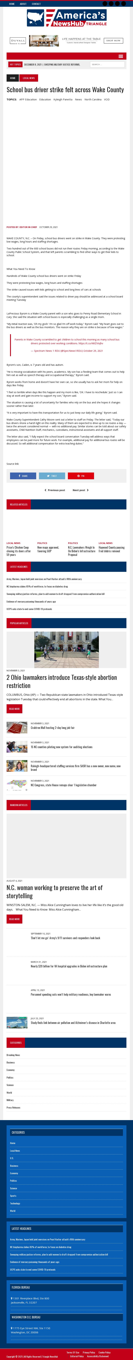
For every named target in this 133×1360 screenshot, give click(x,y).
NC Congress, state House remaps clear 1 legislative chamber (64, 785)
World (9, 1092)
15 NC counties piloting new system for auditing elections (61, 747)
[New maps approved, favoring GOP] (51, 538)
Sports (13, 1195)
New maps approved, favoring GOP (48, 549)
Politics (42, 543)
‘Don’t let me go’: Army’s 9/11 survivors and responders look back (65, 938)
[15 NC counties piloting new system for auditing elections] (17, 750)
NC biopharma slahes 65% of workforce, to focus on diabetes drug (37, 586)
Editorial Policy (76, 1356)
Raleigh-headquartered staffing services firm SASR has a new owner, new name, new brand (76, 768)
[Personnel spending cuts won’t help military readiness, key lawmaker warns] (17, 1007)
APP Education (28, 99)
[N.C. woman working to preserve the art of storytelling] (66, 876)
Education (45, 99)
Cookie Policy (104, 1352)
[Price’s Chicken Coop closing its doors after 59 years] (20, 538)
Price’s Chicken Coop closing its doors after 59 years (19, 551)
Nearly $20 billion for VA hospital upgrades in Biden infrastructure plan (69, 966)
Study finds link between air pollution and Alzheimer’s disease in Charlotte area (73, 1023)
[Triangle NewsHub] (66, 18)
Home (12, 4)
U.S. (12, 1158)
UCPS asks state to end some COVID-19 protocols (29, 609)
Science (10, 1085)
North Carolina (93, 99)
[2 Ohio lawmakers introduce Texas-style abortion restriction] (66, 666)
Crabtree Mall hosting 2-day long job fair (53, 728)
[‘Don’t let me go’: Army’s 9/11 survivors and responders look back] (17, 950)
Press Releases (13, 1107)
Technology (15, 1203)
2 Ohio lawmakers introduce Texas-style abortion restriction (62, 681)
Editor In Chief (28, 227)
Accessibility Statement (98, 1356)
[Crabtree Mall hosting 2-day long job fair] (17, 731)
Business (11, 1062)
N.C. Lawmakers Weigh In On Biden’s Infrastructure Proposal (81, 551)
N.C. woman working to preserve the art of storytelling (55, 891)
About (23, 4)
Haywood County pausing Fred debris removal (112, 549)
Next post (79, 490)
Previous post (56, 490)
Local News (13, 543)
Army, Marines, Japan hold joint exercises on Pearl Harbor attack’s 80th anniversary (44, 579)
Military (10, 1100)
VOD (107, 99)
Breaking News (13, 1055)
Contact (36, 4)
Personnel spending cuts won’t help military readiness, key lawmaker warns (71, 994)
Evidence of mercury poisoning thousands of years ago (31, 601)
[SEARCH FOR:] (107, 64)
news (78, 99)
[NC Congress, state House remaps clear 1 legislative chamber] (17, 788)
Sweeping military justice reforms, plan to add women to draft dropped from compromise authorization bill (55, 594)
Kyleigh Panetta (63, 99)
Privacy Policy (89, 1352)
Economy (10, 1070)
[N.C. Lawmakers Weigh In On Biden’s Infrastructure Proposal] (82, 538)
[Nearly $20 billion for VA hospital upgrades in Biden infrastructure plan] (17, 979)
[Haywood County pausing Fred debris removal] (112, 538)
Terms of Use (72, 1352)
